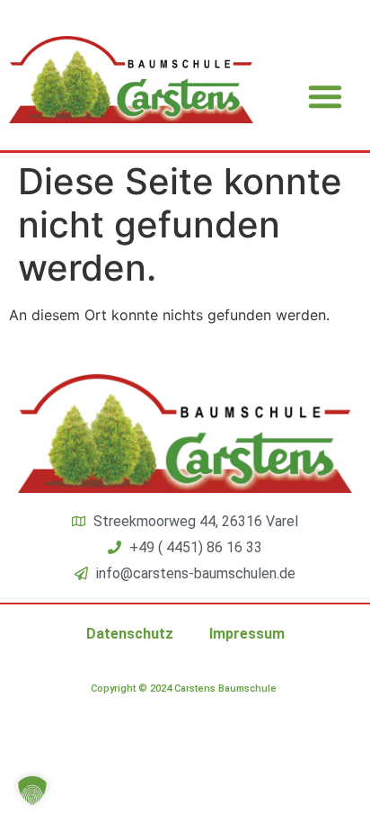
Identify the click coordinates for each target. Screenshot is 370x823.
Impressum (247, 633)
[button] (325, 96)
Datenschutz (129, 633)
